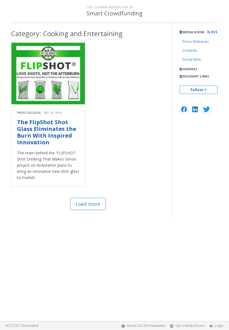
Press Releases (195, 41)
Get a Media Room (190, 325)
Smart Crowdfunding (114, 13)
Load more (88, 204)
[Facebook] (184, 109)
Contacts (189, 50)
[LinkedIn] (194, 109)
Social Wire (191, 59)
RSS (214, 32)
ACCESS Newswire (22, 325)
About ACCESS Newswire (146, 325)
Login (219, 325)
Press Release (29, 112)
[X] (206, 109)
